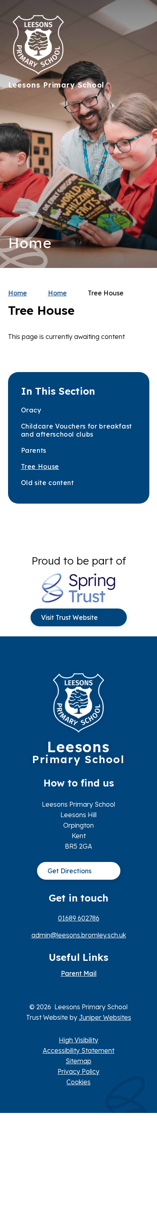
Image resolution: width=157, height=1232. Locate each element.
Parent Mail (79, 973)
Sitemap (78, 1061)
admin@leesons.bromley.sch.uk (78, 935)
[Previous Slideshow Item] (140, 134)
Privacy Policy (78, 1071)
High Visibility (78, 1040)
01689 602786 (78, 918)
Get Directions (69, 871)
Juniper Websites (105, 1017)
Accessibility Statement (78, 1050)
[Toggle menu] (139, 22)
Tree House (106, 293)
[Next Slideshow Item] (140, 109)
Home (17, 293)
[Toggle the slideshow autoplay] (140, 159)
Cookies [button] (78, 1082)
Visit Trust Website (69, 617)
